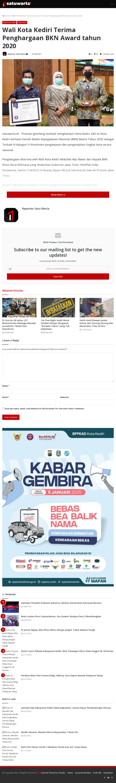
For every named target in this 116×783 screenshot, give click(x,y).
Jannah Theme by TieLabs (53, 772)
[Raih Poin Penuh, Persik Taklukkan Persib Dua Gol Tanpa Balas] (10, 753)
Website (64, 397)
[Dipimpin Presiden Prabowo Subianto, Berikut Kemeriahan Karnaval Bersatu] (10, 607)
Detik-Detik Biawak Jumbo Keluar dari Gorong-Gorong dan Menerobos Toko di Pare (96, 323)
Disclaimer (108, 772)
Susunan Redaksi (83, 772)
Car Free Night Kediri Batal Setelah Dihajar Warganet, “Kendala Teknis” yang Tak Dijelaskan (55, 324)
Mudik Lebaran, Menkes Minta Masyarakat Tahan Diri (49, 732)
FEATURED (22, 22)
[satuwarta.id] (16, 4)
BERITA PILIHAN (18, 15)
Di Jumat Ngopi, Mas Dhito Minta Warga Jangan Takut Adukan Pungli (58, 629)
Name (6, 385)
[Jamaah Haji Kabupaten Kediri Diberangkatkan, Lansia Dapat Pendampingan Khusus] (10, 717)
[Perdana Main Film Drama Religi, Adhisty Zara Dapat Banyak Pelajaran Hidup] (10, 683)
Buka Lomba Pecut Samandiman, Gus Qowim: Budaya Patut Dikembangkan (61, 616)
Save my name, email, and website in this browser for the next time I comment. (45, 408)
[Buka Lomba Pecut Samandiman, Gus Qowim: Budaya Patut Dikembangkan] (10, 620)
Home (7, 15)
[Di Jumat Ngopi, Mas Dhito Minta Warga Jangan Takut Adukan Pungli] (10, 638)
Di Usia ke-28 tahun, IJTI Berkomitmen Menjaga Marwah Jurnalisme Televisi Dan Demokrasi (19, 324)
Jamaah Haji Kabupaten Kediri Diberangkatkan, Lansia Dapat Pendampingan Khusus (66, 707)
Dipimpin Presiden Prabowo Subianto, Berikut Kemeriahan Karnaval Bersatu (61, 602)
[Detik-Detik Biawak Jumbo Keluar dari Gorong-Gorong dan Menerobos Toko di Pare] (97, 307)
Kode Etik (97, 772)
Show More (57, 194)
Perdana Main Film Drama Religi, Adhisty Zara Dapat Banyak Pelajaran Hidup (62, 675)
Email (5, 397)
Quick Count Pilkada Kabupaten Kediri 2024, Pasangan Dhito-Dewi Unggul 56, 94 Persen (67, 651)
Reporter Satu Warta (17, 54)
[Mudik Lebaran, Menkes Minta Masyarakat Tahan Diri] (10, 737)
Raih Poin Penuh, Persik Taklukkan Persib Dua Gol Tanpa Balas (54, 747)
